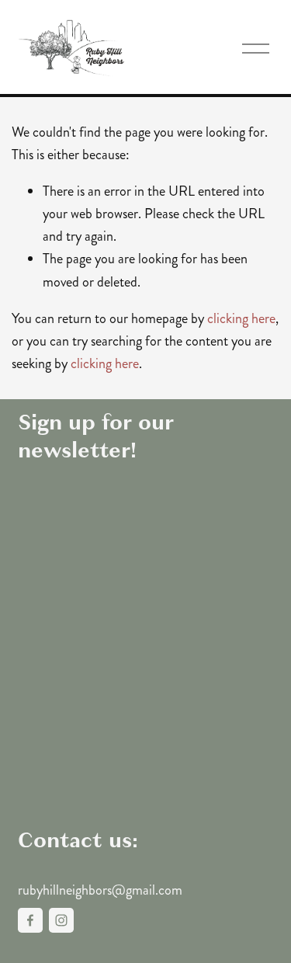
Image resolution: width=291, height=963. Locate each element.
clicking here (241, 318)
